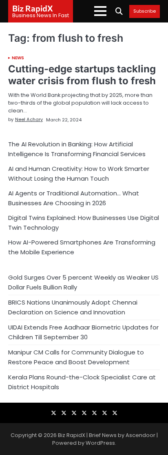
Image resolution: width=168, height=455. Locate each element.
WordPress (100, 443)
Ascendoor (140, 435)
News (18, 58)
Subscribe (144, 11)
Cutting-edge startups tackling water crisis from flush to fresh (82, 75)
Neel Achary (29, 119)
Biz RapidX (32, 8)
